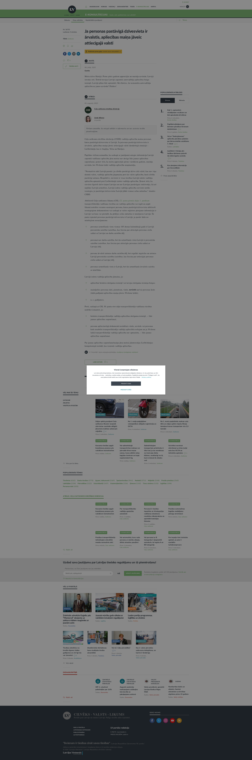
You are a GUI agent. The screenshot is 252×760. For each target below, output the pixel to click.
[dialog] (126, 380)
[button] (126, 390)
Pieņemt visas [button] (126, 383)
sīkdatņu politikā (146, 377)
